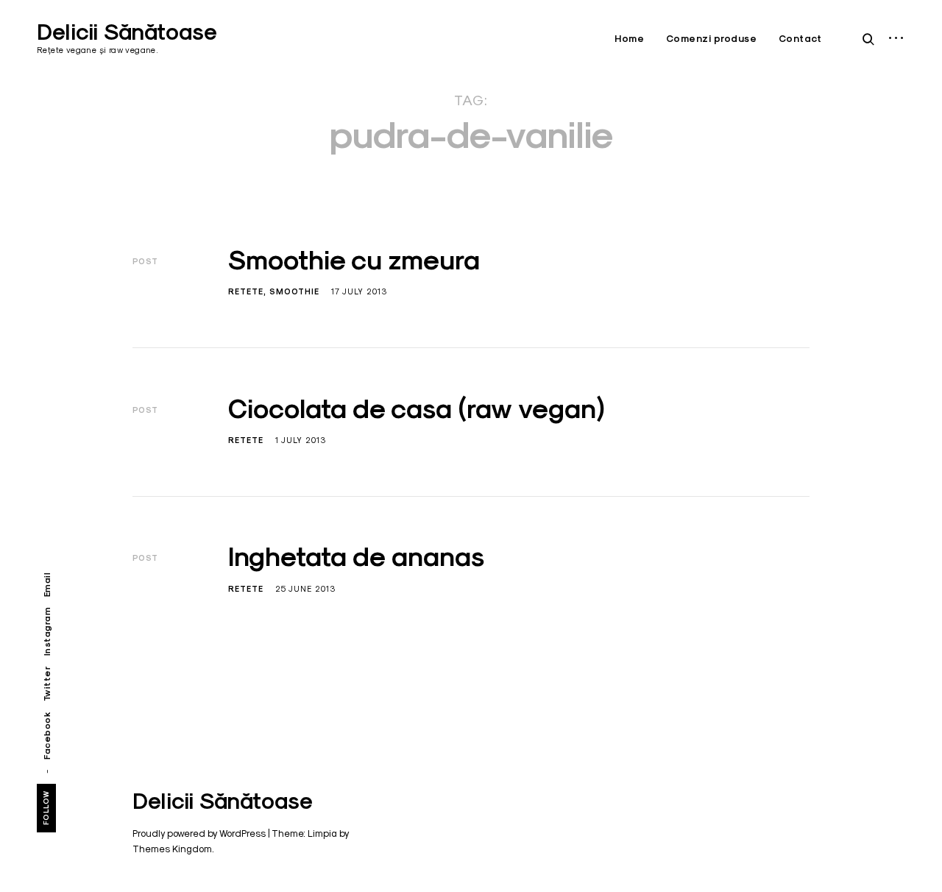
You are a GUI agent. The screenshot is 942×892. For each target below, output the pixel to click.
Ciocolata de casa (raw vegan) (416, 408)
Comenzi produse (711, 38)
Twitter (46, 683)
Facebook (46, 735)
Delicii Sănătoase (127, 32)
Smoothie (294, 291)
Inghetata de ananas (356, 556)
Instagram (46, 631)
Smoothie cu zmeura (354, 260)
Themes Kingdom (172, 848)
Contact (800, 38)
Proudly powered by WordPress (199, 833)
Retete (245, 291)
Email (46, 585)
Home (629, 38)
